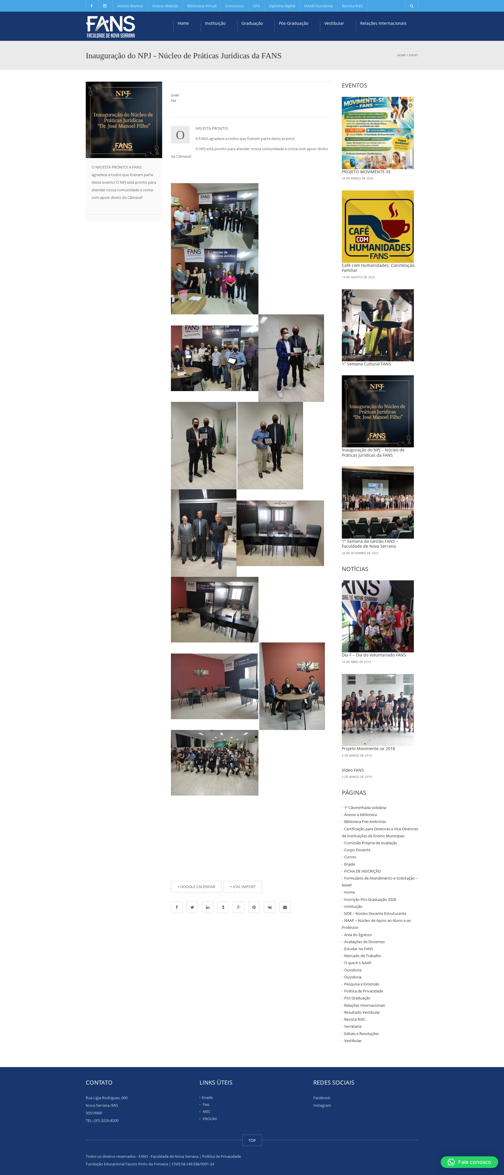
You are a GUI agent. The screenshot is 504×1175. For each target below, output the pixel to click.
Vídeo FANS (353, 770)
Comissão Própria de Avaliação (370, 842)
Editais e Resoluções (361, 1033)
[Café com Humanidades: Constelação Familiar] (378, 226)
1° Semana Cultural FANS (366, 364)
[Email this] (285, 907)
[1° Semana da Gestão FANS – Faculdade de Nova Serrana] (378, 502)
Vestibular (334, 23)
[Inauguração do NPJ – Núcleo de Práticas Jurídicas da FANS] (378, 411)
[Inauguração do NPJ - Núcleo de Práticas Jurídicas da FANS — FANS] (110, 26)
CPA (256, 5)
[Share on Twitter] (192, 907)
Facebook (321, 1097)
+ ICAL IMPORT (243, 886)
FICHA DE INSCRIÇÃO (362, 871)
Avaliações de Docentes (364, 941)
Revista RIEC (352, 5)
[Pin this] (254, 907)
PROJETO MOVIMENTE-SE (366, 171)
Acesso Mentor (130, 5)
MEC (207, 1111)
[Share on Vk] (269, 907)
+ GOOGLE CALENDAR (196, 886)
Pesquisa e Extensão (361, 984)
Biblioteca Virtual (201, 5)
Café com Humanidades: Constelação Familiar (378, 267)
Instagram (322, 1105)
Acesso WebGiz (165, 5)
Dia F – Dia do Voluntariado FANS (374, 655)
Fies (206, 1104)
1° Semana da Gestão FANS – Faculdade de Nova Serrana (370, 543)
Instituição (215, 23)
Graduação (252, 23)
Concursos (234, 5)
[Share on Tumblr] (223, 907)
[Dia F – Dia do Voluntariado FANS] (378, 616)
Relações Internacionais (383, 23)
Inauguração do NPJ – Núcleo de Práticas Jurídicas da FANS (373, 452)
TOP (252, 1140)
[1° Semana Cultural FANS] (378, 325)
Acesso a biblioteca (360, 814)
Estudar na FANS (358, 948)
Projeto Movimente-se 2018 (368, 748)
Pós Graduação (357, 998)
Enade (349, 863)
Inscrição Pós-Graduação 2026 (370, 899)
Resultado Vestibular (362, 1012)
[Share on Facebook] (177, 907)
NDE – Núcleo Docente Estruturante (375, 913)
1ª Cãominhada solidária (365, 807)
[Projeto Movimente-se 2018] (378, 710)
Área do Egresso (358, 934)
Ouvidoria (352, 969)
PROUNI (210, 1118)
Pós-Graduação (293, 23)
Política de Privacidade (363, 991)
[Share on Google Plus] (238, 907)
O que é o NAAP (358, 962)
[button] (469, 1162)
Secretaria (352, 1026)
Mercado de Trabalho (362, 955)
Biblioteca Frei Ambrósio (365, 821)
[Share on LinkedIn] (208, 907)
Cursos (350, 856)
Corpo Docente (357, 849)
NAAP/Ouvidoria (318, 5)
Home (183, 23)
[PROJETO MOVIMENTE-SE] (378, 133)
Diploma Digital (282, 5)
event (413, 55)
